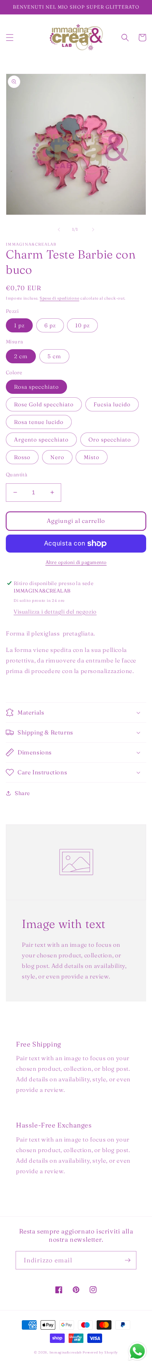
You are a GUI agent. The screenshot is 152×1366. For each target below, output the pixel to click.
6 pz (50, 325)
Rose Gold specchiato (44, 404)
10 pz (82, 325)
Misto (91, 457)
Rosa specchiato (36, 386)
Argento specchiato (41, 439)
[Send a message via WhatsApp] (137, 1351)
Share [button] (22, 793)
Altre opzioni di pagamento (76, 562)
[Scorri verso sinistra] (58, 229)
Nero (57, 457)
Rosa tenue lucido (39, 421)
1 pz (19, 325)
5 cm (54, 356)
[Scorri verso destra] (93, 229)
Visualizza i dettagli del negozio (55, 611)
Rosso (22, 457)
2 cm (21, 356)
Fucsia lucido (112, 404)
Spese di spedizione (59, 298)
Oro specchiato (109, 439)
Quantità (16, 474)
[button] (9, 37)
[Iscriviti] (127, 1260)
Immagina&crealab (65, 1352)
